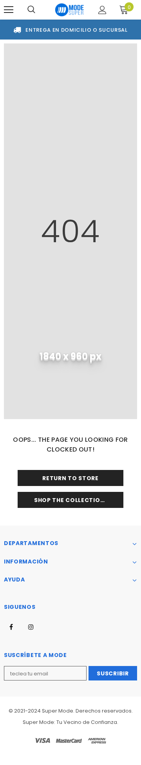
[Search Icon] (31, 10)
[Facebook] (11, 626)
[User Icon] (102, 10)
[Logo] (69, 9)
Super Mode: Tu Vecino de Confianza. (70, 722)
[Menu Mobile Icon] (8, 9)
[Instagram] (31, 626)
